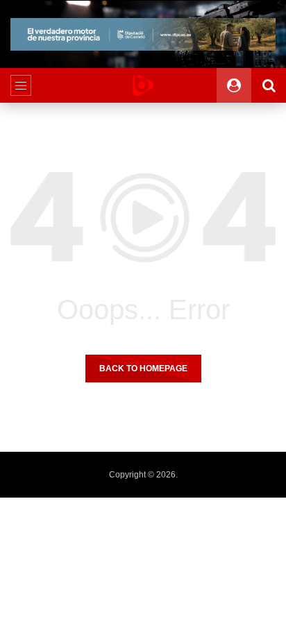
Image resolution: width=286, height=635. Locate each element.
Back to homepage (143, 368)
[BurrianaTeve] (143, 85)
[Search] (268, 85)
